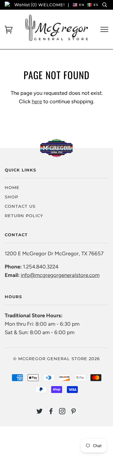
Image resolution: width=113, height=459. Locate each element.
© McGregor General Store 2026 (56, 358)
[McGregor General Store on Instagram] (62, 412)
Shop (11, 196)
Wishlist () (25, 5)
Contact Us (20, 206)
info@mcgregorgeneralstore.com (60, 275)
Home (12, 187)
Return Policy (24, 215)
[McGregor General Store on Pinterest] (73, 412)
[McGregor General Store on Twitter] (39, 412)
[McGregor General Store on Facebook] (51, 412)
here (37, 101)
